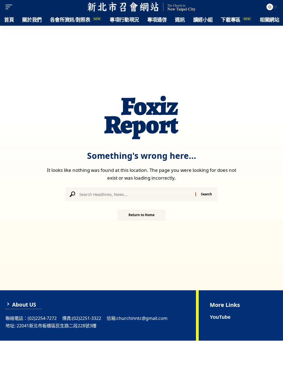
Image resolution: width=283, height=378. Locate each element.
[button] (10, 7)
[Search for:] (135, 194)
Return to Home (141, 215)
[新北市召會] (141, 7)
